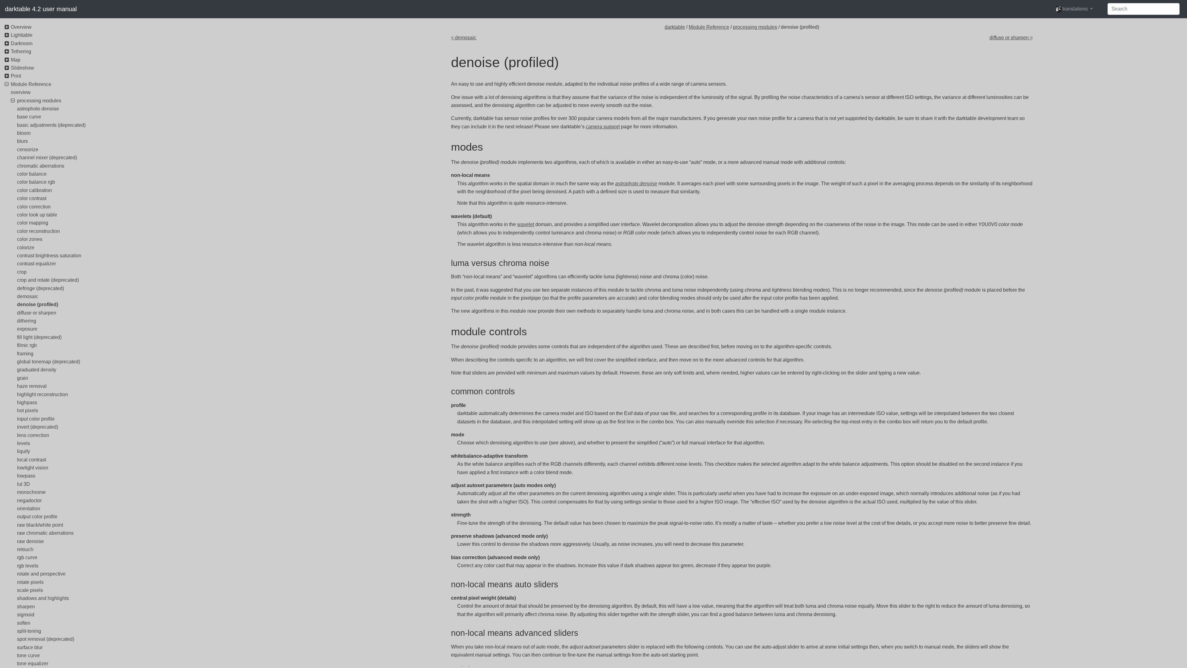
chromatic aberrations (40, 166)
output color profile (37, 516)
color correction (34, 206)
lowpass (26, 475)
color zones (29, 239)
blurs (22, 141)
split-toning (29, 631)
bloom (24, 133)
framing (25, 353)
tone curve (28, 655)
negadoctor (29, 500)
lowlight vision (32, 467)
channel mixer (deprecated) (47, 157)
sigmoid (25, 614)
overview (21, 92)
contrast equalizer (36, 263)
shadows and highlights (43, 598)
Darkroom (21, 43)
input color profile (36, 419)
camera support (603, 126)
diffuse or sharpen (36, 312)
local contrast (31, 459)
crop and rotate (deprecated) (48, 280)
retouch (25, 549)
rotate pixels (30, 582)
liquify (23, 451)
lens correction (33, 435)
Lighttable (21, 35)
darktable (675, 27)
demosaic (27, 296)
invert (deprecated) (37, 427)
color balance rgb (36, 182)
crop (22, 272)
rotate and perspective (41, 573)
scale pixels (30, 590)
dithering (26, 320)
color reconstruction (38, 231)
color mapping (32, 222)
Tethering (21, 51)
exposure (27, 329)
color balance (32, 174)
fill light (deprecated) (39, 337)
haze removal (32, 386)
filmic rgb (27, 345)
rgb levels (27, 565)
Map (15, 59)
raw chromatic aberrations (45, 533)
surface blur (30, 647)
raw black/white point (40, 525)
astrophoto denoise (38, 108)
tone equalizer (32, 663)
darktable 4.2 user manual (41, 9)
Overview (21, 27)
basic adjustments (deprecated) (51, 125)
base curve (29, 116)
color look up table (37, 214)
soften (23, 623)
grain (22, 378)
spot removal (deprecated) (45, 639)
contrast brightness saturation (49, 255)
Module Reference (709, 27)
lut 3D (23, 484)
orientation (28, 508)
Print (16, 76)
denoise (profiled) (37, 304)
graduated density (36, 369)
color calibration (34, 190)
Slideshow (22, 68)
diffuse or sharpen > (1011, 37)
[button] (1074, 8)
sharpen (26, 606)
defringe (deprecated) (40, 288)
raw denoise (30, 541)
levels (23, 443)
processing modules (755, 27)
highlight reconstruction (42, 394)
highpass (27, 402)
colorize (25, 247)
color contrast (31, 198)
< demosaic (463, 37)
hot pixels (27, 410)
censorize (27, 149)
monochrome (31, 492)
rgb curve (27, 557)
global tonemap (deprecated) (48, 361)
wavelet (525, 224)
